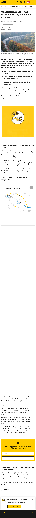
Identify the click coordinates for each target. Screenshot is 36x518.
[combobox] (18, 453)
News (4, 6)
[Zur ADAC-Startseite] (3, 2)
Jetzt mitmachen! (14, 506)
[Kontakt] (24, 2)
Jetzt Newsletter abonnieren (18, 458)
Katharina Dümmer (8, 24)
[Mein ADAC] (21, 2)
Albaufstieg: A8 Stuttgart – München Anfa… (21, 6)
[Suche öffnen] (17, 2)
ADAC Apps (5, 512)
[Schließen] (33, 499)
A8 (4, 473)
